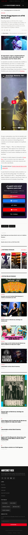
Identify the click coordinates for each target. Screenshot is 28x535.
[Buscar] (23, 5)
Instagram (15, 196)
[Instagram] (8, 478)
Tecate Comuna (5, 510)
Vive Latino (13, 503)
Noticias (3, 13)
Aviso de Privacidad (5, 493)
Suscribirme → (14, 524)
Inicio (2, 10)
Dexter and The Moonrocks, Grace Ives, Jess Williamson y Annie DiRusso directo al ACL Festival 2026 (13, 439)
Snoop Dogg (12, 226)
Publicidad (3, 487)
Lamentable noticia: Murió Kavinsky (10, 366)
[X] (5, 478)
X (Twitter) (15, 214)
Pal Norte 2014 (5, 226)
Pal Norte (22, 71)
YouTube (15, 209)
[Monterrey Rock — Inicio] (14, 470)
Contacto (3, 495)
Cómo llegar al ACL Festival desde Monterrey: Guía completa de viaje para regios (14, 421)
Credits (19, 532)
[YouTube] (11, 478)
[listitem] (5, 260)
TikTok (15, 205)
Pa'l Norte (4, 503)
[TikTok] (14, 478)
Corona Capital (6, 506)
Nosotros (3, 484)
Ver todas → (24, 249)
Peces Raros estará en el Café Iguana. (12, 447)
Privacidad (10, 532)
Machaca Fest (16, 506)
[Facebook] (2, 478)
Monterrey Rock (14, 5)
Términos (14, 532)
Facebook (15, 201)
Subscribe (3, 490)
